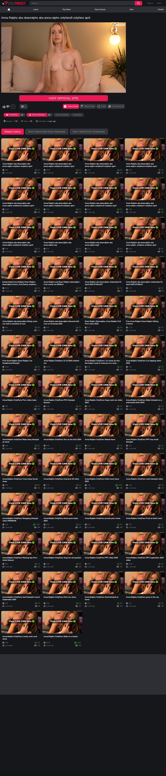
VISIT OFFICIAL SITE (63, 98)
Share (103, 106)
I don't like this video (7, 106)
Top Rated (66, 9)
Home (9, 9)
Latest (35, 9)
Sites (132, 9)
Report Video (89, 106)
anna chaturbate (62, 115)
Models (161, 9)
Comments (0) (118, 106)
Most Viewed (100, 9)
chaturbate (77, 115)
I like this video (4, 106)
